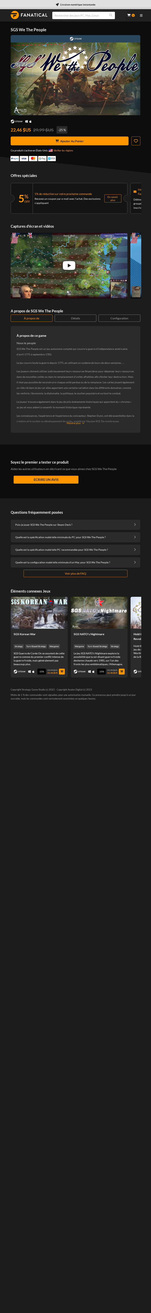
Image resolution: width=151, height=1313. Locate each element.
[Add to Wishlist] (135, 141)
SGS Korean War (25, 634)
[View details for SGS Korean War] (39, 613)
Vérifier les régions (63, 150)
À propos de (31, 318)
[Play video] (69, 265)
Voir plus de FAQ (75, 573)
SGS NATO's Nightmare (89, 634)
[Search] (111, 15)
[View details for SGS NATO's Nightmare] (99, 613)
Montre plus (74, 423)
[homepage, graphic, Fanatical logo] (29, 15)
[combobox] (87, 15)
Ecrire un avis (46, 480)
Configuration (119, 318)
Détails (75, 318)
